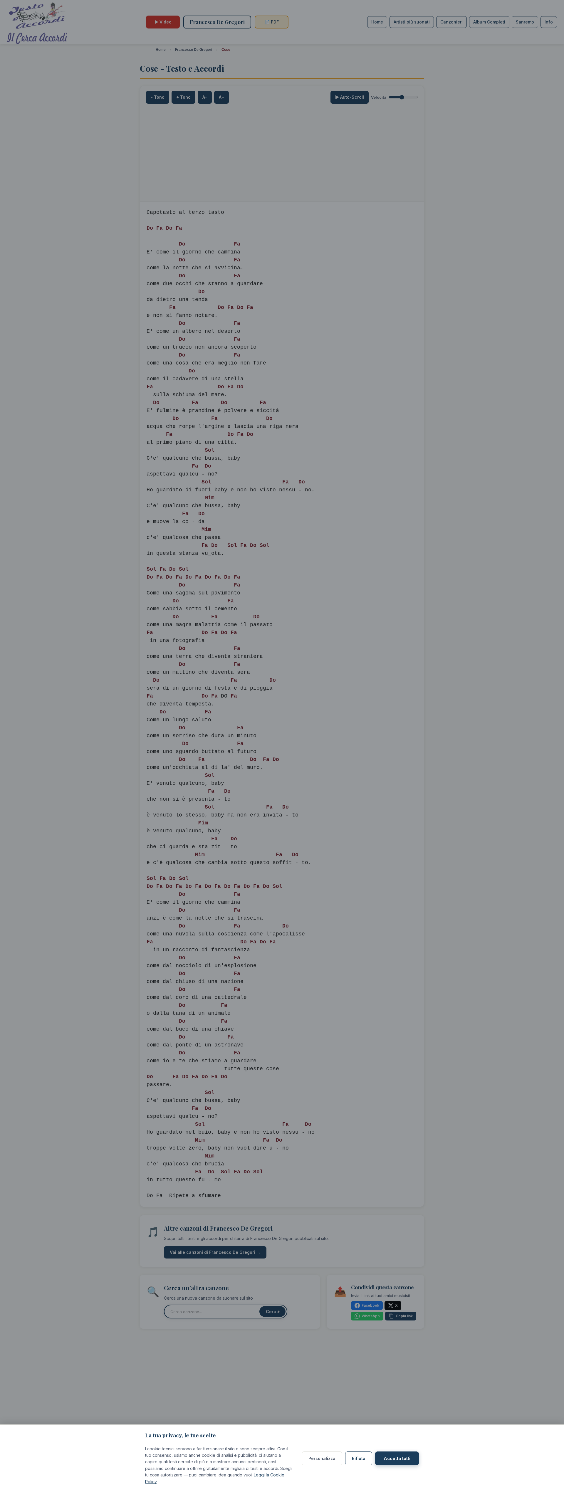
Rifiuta (358, 1458)
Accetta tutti (397, 1458)
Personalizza (321, 1458)
